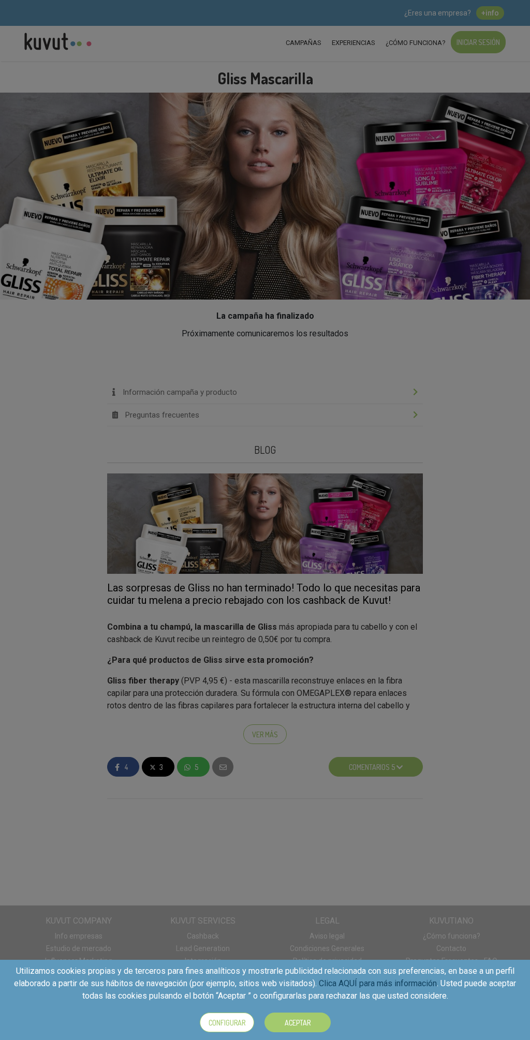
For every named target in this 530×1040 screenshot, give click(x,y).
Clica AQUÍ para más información (378, 983)
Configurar (227, 1022)
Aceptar (298, 1022)
